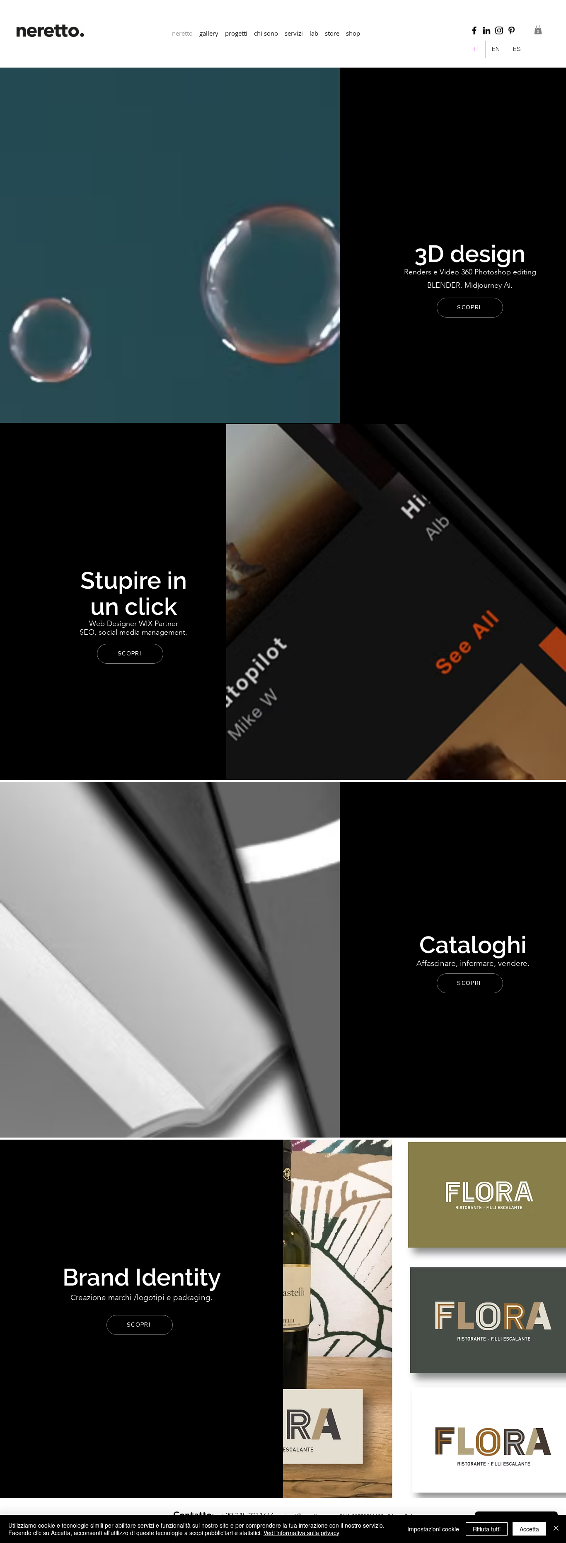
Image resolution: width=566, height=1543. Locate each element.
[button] (236, 29)
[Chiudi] (556, 1528)
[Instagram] (499, 30)
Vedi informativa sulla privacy (301, 1532)
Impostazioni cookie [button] (433, 1529)
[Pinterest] (511, 30)
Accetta (529, 1529)
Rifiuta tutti (487, 1529)
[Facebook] (474, 30)
